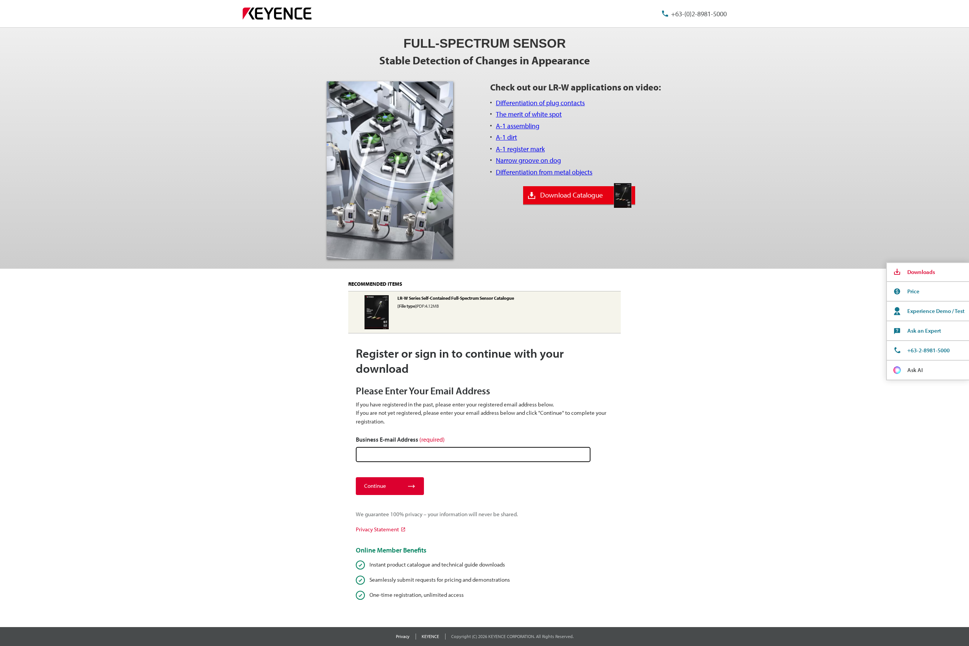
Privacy (403, 636)
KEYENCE (430, 636)
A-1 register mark (520, 149)
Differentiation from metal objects (544, 172)
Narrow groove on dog (528, 160)
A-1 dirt (506, 137)
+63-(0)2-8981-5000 (699, 13)
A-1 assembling (517, 125)
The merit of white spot (529, 114)
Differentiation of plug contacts (540, 102)
